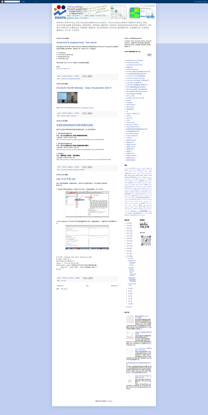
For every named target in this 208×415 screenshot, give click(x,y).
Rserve (136, 203)
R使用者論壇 (130, 109)
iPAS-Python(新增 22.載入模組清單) (136, 89)
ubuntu (150, 211)
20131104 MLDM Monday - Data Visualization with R (83, 87)
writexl (138, 215)
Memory (70, 62)
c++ (148, 170)
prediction (133, 197)
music (132, 190)
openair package (129, 191)
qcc (151, 197)
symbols (145, 208)
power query (128, 197)
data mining (64, 169)
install (143, 182)
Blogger (110, 401)
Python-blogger (130, 104)
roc (131, 203)
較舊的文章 (114, 286)
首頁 (87, 286)
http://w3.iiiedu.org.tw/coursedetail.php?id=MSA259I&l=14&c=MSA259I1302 (80, 139)
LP (142, 186)
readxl (140, 201)
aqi (151, 168)
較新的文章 (60, 286)
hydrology (138, 182)
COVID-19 (143, 173)
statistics (135, 208)
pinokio (148, 193)
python (147, 197)
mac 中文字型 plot (65, 179)
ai (129, 168)
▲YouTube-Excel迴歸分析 (134, 82)
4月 (129, 298)
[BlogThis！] (85, 76)
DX (147, 179)
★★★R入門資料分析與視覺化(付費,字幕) (138, 71)
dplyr (137, 179)
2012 (128, 307)
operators (137, 191)
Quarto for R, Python (132, 124)
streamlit (140, 208)
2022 (128, 233)
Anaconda (129, 118)
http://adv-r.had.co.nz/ (63, 68)
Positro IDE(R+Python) (133, 127)
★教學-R (129, 151)
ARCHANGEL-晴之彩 (132, 133)
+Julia (128, 120)
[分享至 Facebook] (89, 76)
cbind (126, 171)
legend (130, 186)
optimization (144, 191)
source (136, 207)
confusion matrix (136, 173)
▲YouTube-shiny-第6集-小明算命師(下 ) (138, 80)
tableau (150, 208)
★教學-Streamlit (131, 140)
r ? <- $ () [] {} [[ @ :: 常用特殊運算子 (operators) (143, 349)
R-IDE (138, 199)
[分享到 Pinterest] (91, 76)
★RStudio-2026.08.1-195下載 (135, 98)
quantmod (127, 199)
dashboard (149, 173)
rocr (133, 203)
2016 (128, 248)
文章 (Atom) (64, 289)
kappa (137, 184)
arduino (126, 170)
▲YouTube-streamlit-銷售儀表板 (135, 76)
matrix (143, 188)
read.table (130, 201)
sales (126, 205)
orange (150, 191)
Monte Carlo (149, 188)
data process (144, 175)
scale (129, 205)
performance (64, 78)
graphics (130, 182)
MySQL (136, 190)
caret (150, 170)
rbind (141, 199)
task (126, 211)
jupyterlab (132, 184)
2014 (128, 253)
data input (128, 175)
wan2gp (146, 213)
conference (128, 173)
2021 (128, 236)
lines (134, 186)
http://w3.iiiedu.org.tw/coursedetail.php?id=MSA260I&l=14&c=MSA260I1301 (80, 149)
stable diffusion (128, 208)
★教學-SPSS (130, 142)
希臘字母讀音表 (130, 160)
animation (138, 168)
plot (65, 280)
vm (143, 213)
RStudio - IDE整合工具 (132, 113)
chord (135, 171)
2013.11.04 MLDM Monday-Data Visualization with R (76, 108)
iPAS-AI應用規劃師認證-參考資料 (135, 87)
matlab (134, 188)
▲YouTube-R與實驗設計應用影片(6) (137, 85)
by (145, 170)
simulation (127, 207)
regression (146, 201)
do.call (133, 179)
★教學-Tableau (130, 147)
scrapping (134, 205)
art (129, 170)
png (142, 195)
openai (150, 190)
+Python (128, 116)
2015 (128, 251)
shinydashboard (148, 205)
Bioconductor (130, 107)
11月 (129, 258)
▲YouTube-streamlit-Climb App (135, 78)
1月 (129, 304)
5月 (129, 296)
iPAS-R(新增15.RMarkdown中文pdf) (136, 91)
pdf (136, 193)
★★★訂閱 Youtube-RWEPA (134, 60)
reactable (149, 199)
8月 (129, 293)
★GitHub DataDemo (132, 69)
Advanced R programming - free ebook (76, 42)
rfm (151, 201)
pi (145, 193)
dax (142, 177)
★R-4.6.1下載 (130, 96)
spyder (140, 207)
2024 (128, 228)
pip (151, 193)
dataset (138, 177)
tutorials (78, 78)
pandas (134, 193)
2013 (128, 256)
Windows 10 (128, 215)
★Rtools (128, 100)
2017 (128, 246)
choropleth (140, 171)
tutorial (138, 211)
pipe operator (128, 195)
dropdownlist (142, 179)
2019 (128, 241)
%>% (126, 168)
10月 (129, 288)
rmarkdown (127, 203)
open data (145, 190)
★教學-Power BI (131, 144)
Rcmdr (144, 199)
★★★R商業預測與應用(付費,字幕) (136, 74)
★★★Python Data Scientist (134, 65)
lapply (146, 184)
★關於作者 (129, 67)
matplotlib (139, 188)
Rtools (146, 203)
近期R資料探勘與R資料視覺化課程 (74, 125)
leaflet (126, 186)
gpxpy (126, 182)
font (133, 181)
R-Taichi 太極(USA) (132, 135)
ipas (146, 182)
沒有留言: (77, 76)
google (150, 181)
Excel (150, 179)
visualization (73, 115)
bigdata (139, 170)
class (146, 171)
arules (132, 170)
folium (130, 181)
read (126, 201)
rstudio (143, 203)
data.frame (133, 177)
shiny (140, 205)
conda (150, 171)
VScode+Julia (130, 122)
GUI (135, 182)
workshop (134, 215)
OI (141, 190)
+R (127, 111)
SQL (144, 207)
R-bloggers (129, 102)
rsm (139, 203)
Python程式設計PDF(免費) (134, 94)
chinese (130, 171)
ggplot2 (141, 181)
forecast (137, 181)
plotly (136, 195)
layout (150, 184)
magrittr (131, 188)
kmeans (142, 184)
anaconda (133, 168)
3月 (129, 301)
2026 (128, 223)
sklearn (132, 207)
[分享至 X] (87, 76)
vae (125, 213)
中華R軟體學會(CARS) (133, 131)
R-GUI (134, 199)
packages (70, 169)
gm (147, 181)
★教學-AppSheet (131, 155)
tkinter (128, 211)
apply (148, 168)
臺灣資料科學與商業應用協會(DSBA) (137, 129)
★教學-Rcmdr (130, 153)
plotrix (139, 195)
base (135, 170)
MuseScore (127, 190)
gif (145, 181)
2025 (128, 225)
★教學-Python (130, 149)
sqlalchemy (149, 207)
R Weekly (129, 138)
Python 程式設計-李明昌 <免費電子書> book (143, 376)
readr (136, 201)
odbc (139, 190)
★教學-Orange (130, 158)
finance (126, 181)
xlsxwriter (143, 215)
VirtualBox (129, 213)
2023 (128, 231)
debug (144, 177)
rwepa (150, 203)
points (145, 195)
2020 (128, 238)
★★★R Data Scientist (132, 62)
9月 (129, 291)
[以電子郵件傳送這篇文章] (83, 76)
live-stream (138, 186)
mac (62, 280)
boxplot (143, 170)
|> (128, 168)
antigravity (143, 168)
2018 (128, 243)
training (63, 115)
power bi (149, 195)
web (150, 213)
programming (71, 78)
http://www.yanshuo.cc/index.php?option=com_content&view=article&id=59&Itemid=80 (83, 159)
